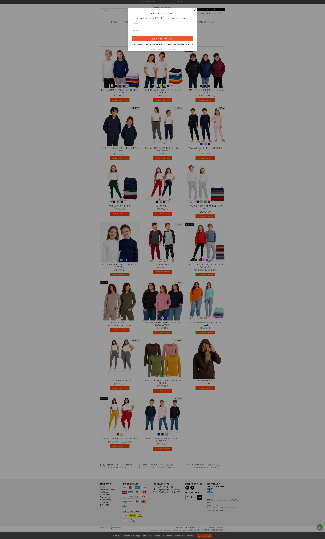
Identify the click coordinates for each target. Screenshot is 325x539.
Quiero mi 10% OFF (162, 38)
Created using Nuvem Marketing (162, 49)
